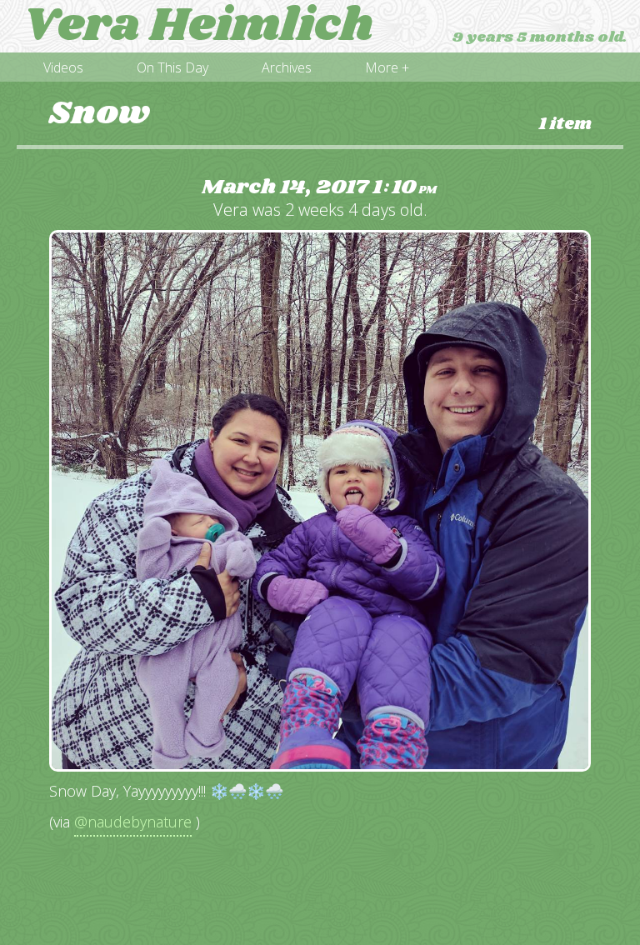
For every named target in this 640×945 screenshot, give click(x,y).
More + (387, 67)
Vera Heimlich (197, 26)
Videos (63, 67)
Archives (287, 67)
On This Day (172, 67)
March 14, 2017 (319, 188)
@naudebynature (133, 822)
